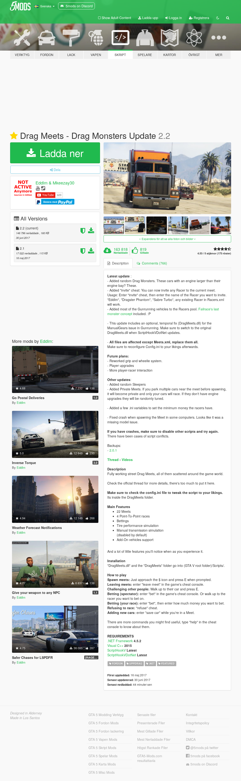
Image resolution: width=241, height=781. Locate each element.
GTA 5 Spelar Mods (102, 755)
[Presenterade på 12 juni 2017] (14, 136)
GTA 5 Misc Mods (101, 772)
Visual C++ (115, 645)
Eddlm (46, 341)
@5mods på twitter (203, 747)
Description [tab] (119, 263)
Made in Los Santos (25, 717)
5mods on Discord (203, 764)
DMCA (191, 739)
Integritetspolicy (197, 723)
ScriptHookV (116, 650)
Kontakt (191, 714)
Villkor (190, 731)
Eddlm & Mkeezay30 (55, 183)
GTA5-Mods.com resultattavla (149, 758)
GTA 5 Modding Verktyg (106, 714)
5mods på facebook (204, 755)
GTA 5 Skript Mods (102, 747)
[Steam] (43, 187)
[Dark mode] (218, 18)
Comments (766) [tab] (153, 263)
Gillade (144, 252)
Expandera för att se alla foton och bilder (167, 239)
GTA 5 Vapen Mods (102, 739)
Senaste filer (146, 714)
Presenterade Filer (151, 723)
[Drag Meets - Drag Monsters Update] (167, 178)
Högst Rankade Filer (152, 747)
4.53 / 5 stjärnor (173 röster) (214, 253)
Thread (113, 459)
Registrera (201, 17)
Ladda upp (149, 17)
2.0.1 (113, 450)
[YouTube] (38, 187)
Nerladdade (121, 252)
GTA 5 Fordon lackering (106, 731)
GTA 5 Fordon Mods (103, 723)
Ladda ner (60, 153)
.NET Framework (120, 640)
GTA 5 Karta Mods (102, 764)
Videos (127, 459)
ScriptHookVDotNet (121, 655)
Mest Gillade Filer (150, 731)
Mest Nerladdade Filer (153, 739)
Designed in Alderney (26, 713)
